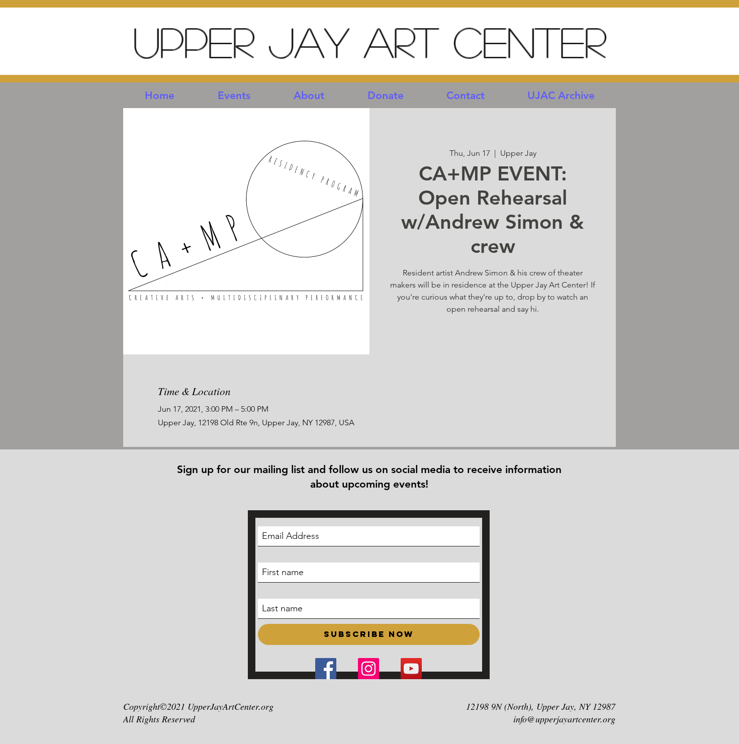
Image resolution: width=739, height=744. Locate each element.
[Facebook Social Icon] (325, 668)
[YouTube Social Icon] (411, 668)
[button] (234, 95)
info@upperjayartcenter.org (564, 719)
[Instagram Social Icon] (368, 668)
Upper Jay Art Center (369, 41)
